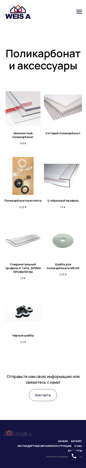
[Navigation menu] (79, 12)
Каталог (76, 441)
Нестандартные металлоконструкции (44, 446)
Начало (63, 441)
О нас (78, 446)
